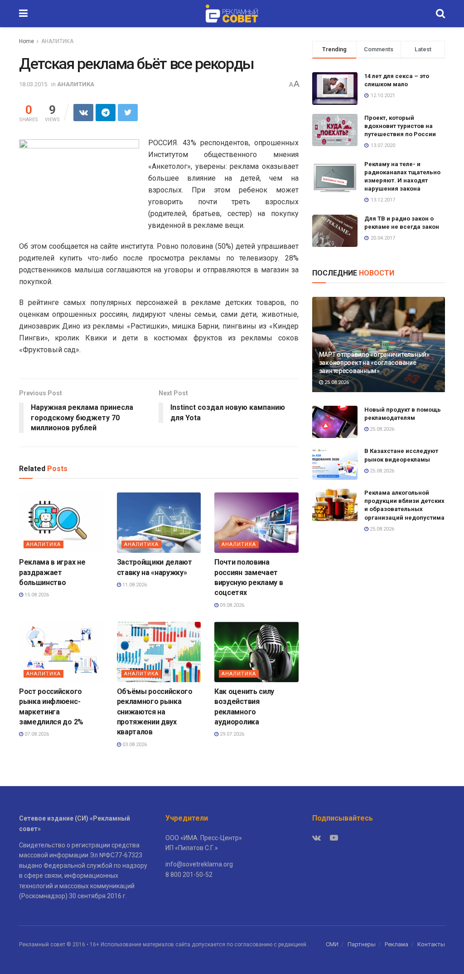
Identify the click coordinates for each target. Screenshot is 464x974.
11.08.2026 (134, 585)
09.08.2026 (231, 605)
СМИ (332, 944)
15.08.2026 (36, 595)
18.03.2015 (33, 84)
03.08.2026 (134, 745)
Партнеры (362, 944)
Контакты (431, 944)
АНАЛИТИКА (57, 41)
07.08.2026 (36, 734)
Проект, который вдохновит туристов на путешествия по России (400, 126)
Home (26, 41)
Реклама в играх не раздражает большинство (52, 572)
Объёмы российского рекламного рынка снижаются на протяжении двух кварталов (155, 712)
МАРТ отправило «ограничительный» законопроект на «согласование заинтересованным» (374, 362)
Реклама (396, 944)
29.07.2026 (231, 734)
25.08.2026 (336, 382)
